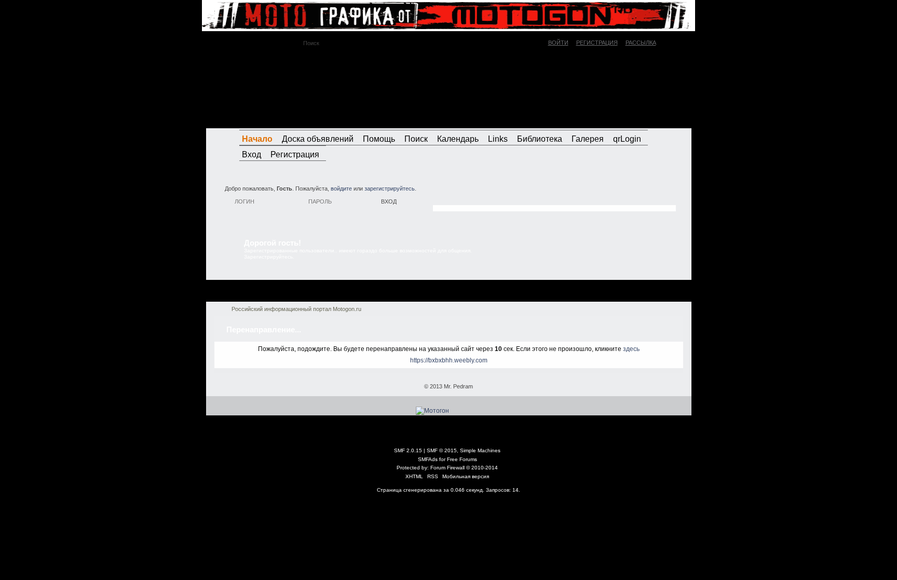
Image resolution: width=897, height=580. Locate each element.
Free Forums (462, 459)
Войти (558, 42)
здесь (631, 349)
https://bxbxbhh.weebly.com (448, 360)
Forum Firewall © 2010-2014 (464, 467)
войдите (341, 188)
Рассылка (641, 42)
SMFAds (428, 459)
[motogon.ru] (300, 88)
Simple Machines (480, 450)
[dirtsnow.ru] (637, 118)
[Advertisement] (554, 194)
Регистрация (597, 42)
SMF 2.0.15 (408, 450)
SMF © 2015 (442, 450)
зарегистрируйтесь (389, 188)
